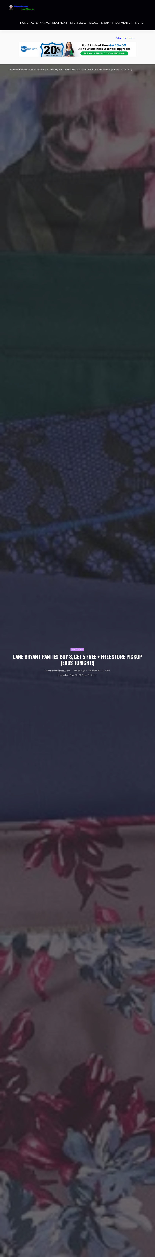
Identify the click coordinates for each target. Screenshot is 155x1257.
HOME (24, 22)
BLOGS (93, 22)
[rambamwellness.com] (22, 7)
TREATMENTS (121, 22)
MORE (139, 22)
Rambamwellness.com (57, 670)
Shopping (77, 649)
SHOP (105, 22)
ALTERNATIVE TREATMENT (49, 22)
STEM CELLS (78, 22)
